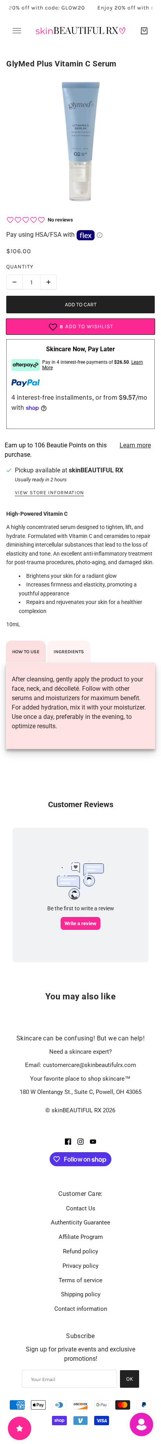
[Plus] (48, 282)
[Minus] (14, 282)
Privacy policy (80, 1265)
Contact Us (80, 1208)
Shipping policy (80, 1294)
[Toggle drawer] (17, 30)
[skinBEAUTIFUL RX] (80, 31)
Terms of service (80, 1280)
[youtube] (93, 1141)
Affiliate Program (81, 1236)
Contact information (80, 1308)
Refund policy (80, 1251)
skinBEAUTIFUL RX (96, 470)
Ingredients (69, 651)
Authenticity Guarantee (80, 1222)
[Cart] (144, 31)
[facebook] (68, 1141)
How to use (25, 651)
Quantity (20, 266)
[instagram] (80, 1141)
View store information (49, 492)
